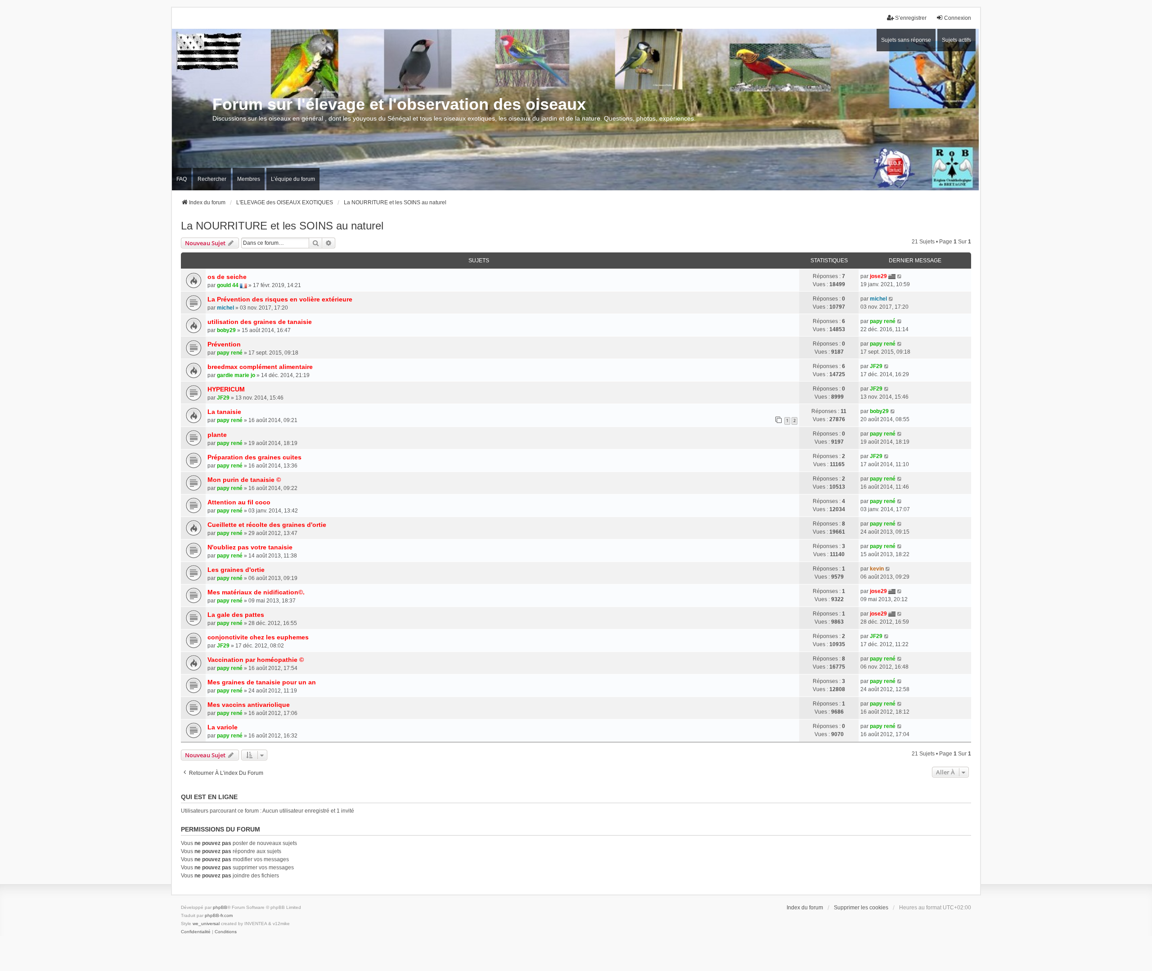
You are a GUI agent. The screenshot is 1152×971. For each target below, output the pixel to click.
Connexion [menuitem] (957, 18)
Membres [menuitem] (248, 179)
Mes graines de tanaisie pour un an (261, 682)
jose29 (878, 276)
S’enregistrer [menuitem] (911, 18)
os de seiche (227, 276)
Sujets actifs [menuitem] (956, 40)
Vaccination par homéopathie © (255, 659)
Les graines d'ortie (236, 569)
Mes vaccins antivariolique (248, 704)
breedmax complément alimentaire (260, 366)
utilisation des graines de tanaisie (259, 321)
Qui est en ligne (209, 796)
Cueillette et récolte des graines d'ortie (266, 524)
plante (217, 434)
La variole (222, 727)
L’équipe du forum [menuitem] (293, 179)
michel (225, 308)
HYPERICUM (226, 389)
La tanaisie (224, 411)
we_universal (206, 923)
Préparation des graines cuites (254, 457)
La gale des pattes (235, 614)
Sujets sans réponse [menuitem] (906, 40)
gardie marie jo (236, 375)
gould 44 (227, 285)
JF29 (876, 366)
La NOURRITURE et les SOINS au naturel (282, 226)
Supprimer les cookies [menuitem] (861, 907)
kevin (877, 569)
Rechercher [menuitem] (212, 179)
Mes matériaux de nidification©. (256, 592)
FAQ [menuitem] (181, 179)
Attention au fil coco (238, 502)
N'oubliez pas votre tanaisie (249, 547)
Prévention (224, 344)
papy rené (883, 321)
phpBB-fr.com (219, 915)
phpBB (220, 907)
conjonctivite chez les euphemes (258, 637)
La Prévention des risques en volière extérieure (279, 299)
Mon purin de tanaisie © (244, 479)
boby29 (226, 330)
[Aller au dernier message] (900, 276)
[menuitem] (196, 932)
